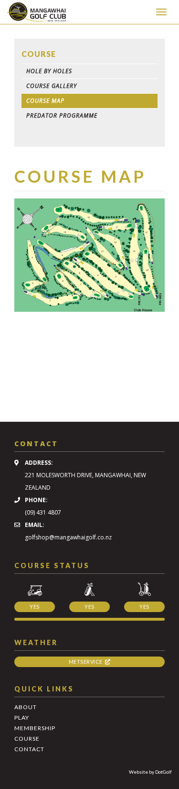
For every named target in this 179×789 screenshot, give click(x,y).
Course (27, 738)
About (25, 707)
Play (21, 717)
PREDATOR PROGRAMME (61, 115)
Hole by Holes (49, 71)
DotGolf (163, 772)
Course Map (45, 101)
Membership (34, 728)
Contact (29, 749)
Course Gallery (51, 86)
